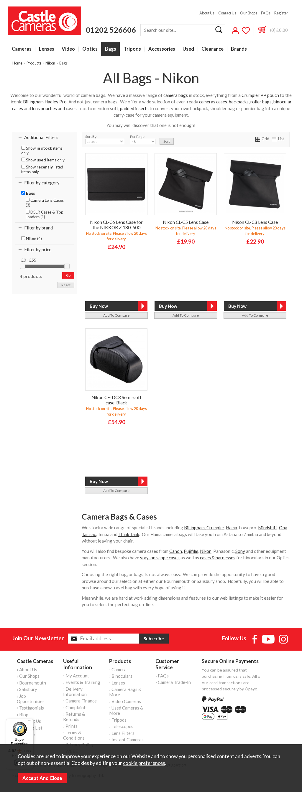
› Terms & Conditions (74, 735)
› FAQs (162, 675)
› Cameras (119, 669)
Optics (90, 49)
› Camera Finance (80, 700)
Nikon (205, 551)
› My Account (76, 675)
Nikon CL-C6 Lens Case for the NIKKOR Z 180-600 (116, 224)
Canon (175, 551)
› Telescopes (121, 726)
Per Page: (137, 136)
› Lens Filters (121, 733)
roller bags (261, 101)
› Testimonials (30, 707)
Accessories (161, 49)
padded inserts (134, 108)
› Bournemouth (31, 682)
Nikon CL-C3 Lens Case (255, 222)
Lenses (46, 49)
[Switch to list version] (274, 138)
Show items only (42, 150)
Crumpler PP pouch (260, 95)
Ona (283, 527)
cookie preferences (144, 763)
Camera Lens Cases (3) (45, 202)
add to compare (116, 315)
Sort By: (91, 136)
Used (188, 49)
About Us (206, 13)
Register (281, 13)
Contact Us (227, 13)
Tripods (132, 49)
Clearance (212, 49)
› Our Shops (28, 676)
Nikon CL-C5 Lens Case (186, 222)
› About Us (27, 669)
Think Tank (128, 534)
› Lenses (117, 682)
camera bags (175, 95)
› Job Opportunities (31, 698)
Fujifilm (191, 551)
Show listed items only (42, 169)
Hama (231, 527)
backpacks (239, 101)
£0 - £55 (28, 260)
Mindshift (267, 527)
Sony (240, 551)
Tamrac (89, 534)
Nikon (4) (33, 238)
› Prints (70, 726)
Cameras (22, 49)
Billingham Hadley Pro (45, 101)
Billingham (194, 527)
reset (65, 285)
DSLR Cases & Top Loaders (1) (44, 214)
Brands (239, 49)
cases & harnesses (217, 557)
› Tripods (118, 719)
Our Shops (248, 13)
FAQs (265, 13)
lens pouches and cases (54, 108)
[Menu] (29, 722)
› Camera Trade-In (173, 682)
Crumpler (215, 527)
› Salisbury (27, 689)
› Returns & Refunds (74, 716)
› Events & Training (81, 682)
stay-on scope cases (160, 557)
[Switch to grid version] (258, 138)
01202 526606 (111, 29)
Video (68, 49)
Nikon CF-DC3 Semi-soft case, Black (116, 400)
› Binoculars (120, 676)
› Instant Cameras (126, 739)
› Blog (23, 714)
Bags (110, 49)
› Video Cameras (125, 701)
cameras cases (213, 101)
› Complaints (75, 707)
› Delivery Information (75, 691)
